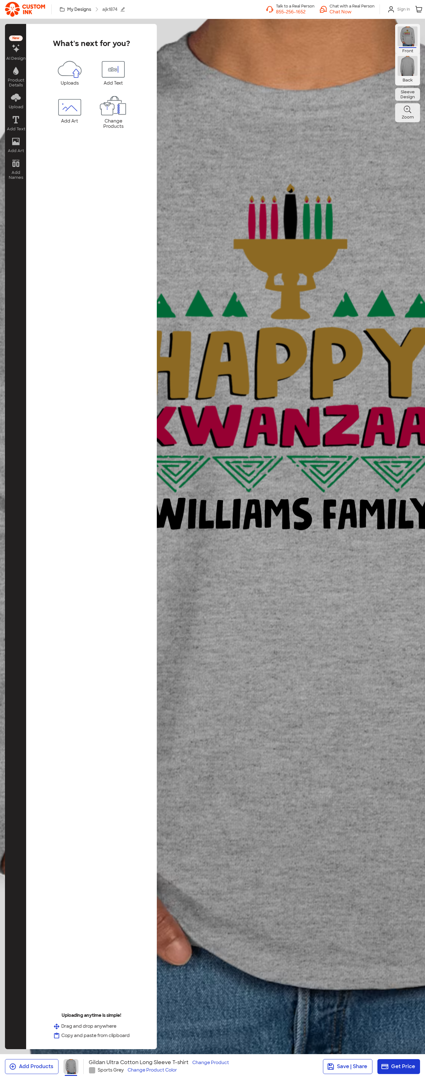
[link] (25, 9)
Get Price (403, 1066)
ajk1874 (110, 9)
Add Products (36, 1066)
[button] (352, 11)
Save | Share (352, 1066)
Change (210, 1062)
